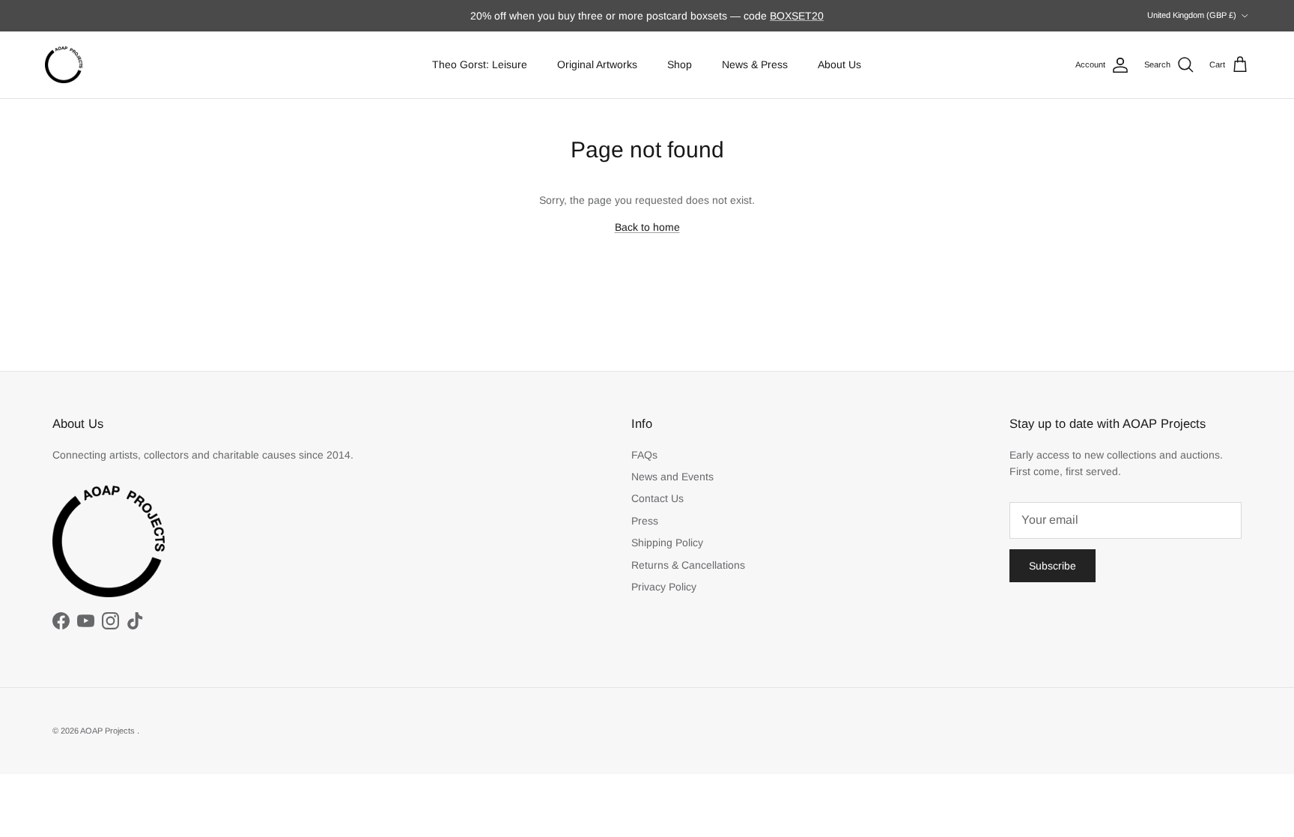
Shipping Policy (667, 543)
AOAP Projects (108, 730)
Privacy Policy (663, 587)
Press (644, 521)
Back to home (647, 227)
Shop (679, 64)
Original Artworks (597, 64)
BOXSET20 (797, 16)
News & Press (755, 64)
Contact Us (657, 498)
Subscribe (1052, 566)
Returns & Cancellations (688, 565)
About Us (839, 64)
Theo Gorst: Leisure (479, 64)
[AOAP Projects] (63, 65)
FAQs (644, 455)
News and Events (672, 477)
